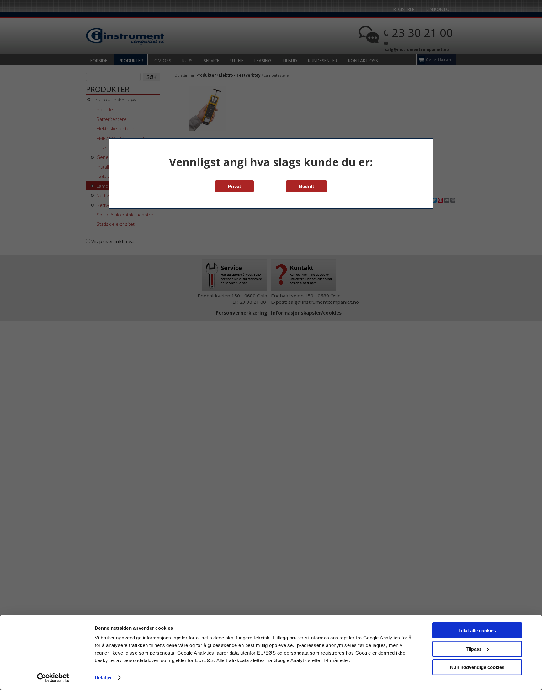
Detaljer (103, 677)
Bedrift (306, 186)
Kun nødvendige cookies (477, 667)
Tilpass (473, 648)
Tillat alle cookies (477, 630)
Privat (234, 186)
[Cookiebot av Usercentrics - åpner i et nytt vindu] (53, 677)
